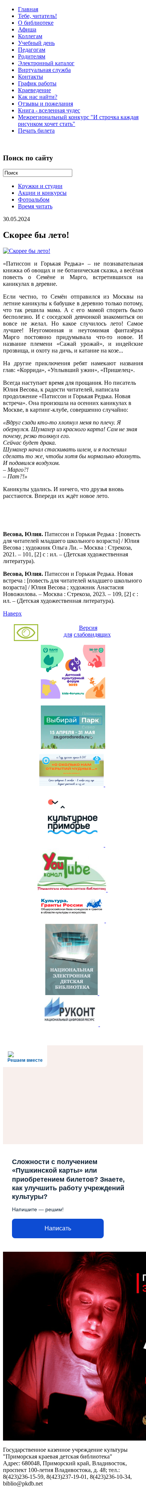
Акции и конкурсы (42, 193)
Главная (28, 9)
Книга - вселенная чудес (49, 110)
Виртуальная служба (44, 70)
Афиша (27, 29)
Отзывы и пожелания (45, 103)
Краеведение (34, 90)
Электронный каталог (46, 63)
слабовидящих (92, 634)
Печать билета (36, 130)
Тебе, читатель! (37, 16)
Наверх (12, 613)
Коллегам (30, 36)
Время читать (35, 206)
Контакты (30, 76)
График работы (37, 83)
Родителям (31, 56)
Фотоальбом (33, 199)
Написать (58, 1228)
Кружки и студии (40, 186)
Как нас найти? (37, 97)
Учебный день (36, 43)
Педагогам (31, 49)
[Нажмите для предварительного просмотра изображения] (26, 251)
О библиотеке (36, 22)
